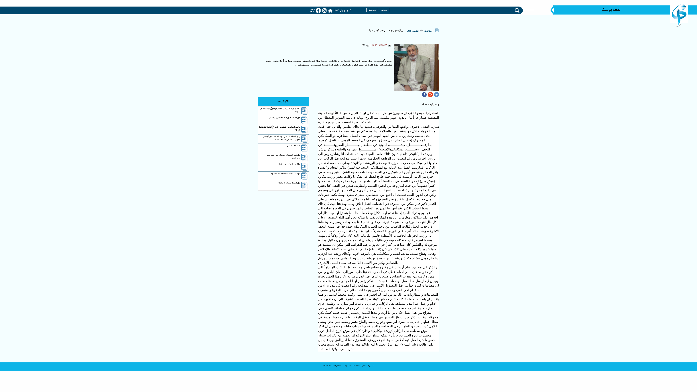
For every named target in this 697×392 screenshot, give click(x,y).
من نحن (383, 10)
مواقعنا (372, 10)
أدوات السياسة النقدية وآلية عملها (285, 173)
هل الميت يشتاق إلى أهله (289, 183)
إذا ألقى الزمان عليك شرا (289, 164)
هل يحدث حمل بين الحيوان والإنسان (284, 118)
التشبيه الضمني (293, 145)
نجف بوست (611, 9)
